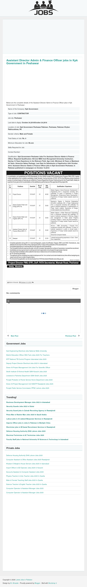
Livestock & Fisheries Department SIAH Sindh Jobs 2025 (26, 375)
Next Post (14, 336)
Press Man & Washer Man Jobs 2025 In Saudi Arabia (26, 414)
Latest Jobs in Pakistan (24, 580)
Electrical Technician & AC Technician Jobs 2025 (25, 435)
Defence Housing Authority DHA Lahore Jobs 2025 (26, 431)
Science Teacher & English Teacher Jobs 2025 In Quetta (26, 484)
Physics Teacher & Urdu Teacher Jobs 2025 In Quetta (25, 476)
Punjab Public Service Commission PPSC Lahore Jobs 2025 (27, 388)
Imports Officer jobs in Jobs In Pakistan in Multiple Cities (28, 423)
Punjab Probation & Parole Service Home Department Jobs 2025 (29, 380)
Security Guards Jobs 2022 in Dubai (20, 406)
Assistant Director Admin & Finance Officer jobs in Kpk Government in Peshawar (42, 61)
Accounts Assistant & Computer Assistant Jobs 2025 (25, 472)
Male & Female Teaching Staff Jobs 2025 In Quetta (24, 480)
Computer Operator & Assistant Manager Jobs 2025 (25, 488)
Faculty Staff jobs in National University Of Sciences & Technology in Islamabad (37, 439)
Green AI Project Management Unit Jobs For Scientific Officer (28, 367)
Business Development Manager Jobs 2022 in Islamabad (28, 402)
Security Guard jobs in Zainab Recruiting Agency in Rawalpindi (30, 410)
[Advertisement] (43, 36)
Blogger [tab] (75, 288)
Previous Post (70, 336)
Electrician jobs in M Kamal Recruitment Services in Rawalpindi (30, 427)
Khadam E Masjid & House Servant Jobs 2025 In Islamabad (27, 463)
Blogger (37, 583)
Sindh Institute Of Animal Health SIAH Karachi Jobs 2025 (26, 371)
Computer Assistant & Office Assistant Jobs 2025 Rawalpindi (28, 459)
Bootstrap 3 (52, 583)
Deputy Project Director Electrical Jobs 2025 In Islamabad (26, 363)
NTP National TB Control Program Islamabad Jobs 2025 (26, 359)
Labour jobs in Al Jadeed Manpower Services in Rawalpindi (29, 419)
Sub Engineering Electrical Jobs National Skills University (26, 351)
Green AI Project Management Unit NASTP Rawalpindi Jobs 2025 (29, 384)
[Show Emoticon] (8, 301)
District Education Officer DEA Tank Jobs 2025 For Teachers (28, 355)
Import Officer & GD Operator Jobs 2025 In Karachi (24, 468)
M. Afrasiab (14, 583)
